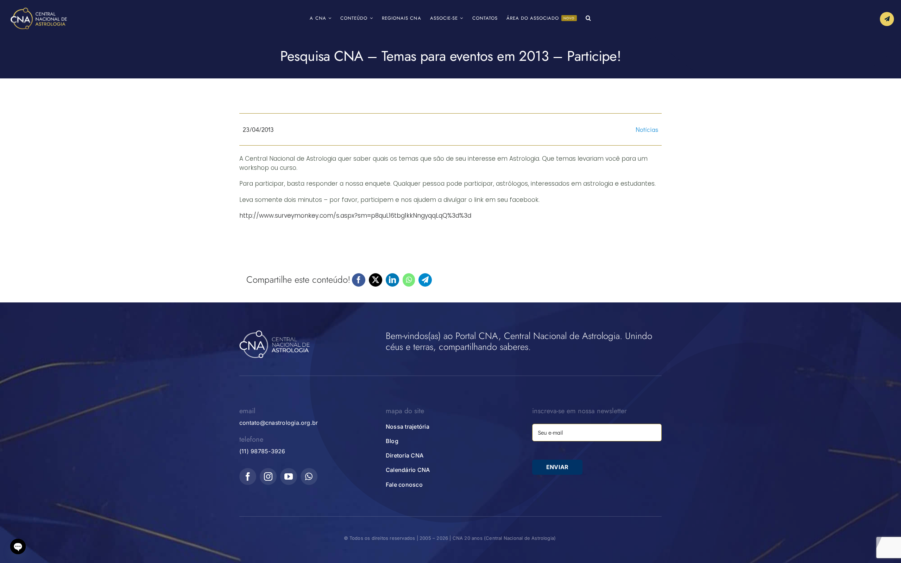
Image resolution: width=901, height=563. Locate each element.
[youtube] (288, 476)
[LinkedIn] (392, 279)
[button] (588, 18)
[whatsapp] (309, 476)
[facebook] (247, 476)
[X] (375, 279)
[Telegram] (425, 279)
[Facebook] (358, 279)
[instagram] (268, 476)
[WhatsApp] (409, 279)
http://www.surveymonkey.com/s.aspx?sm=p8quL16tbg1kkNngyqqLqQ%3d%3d (355, 215)
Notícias (647, 129)
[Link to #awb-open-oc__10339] (887, 19)
